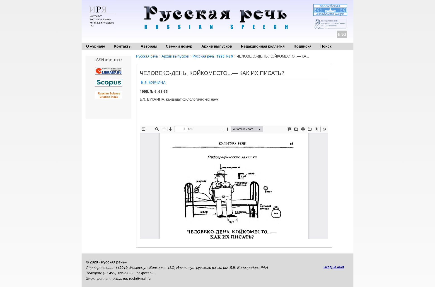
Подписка (302, 46)
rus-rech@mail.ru (137, 278)
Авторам (149, 46)
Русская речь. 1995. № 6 (213, 56)
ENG (342, 34)
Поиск (325, 46)
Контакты (123, 46)
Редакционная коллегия (263, 46)
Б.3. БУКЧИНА (153, 82)
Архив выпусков (216, 46)
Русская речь (147, 56)
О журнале (95, 46)
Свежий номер (179, 46)
